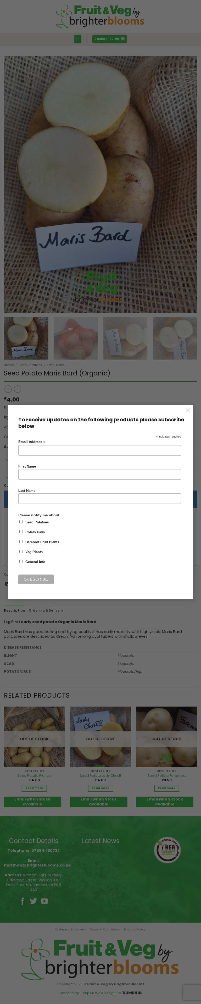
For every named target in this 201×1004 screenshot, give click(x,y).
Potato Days (35, 532)
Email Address (31, 442)
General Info (35, 562)
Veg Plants (34, 552)
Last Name (26, 491)
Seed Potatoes (37, 522)
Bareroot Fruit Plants (42, 542)
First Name (27, 466)
